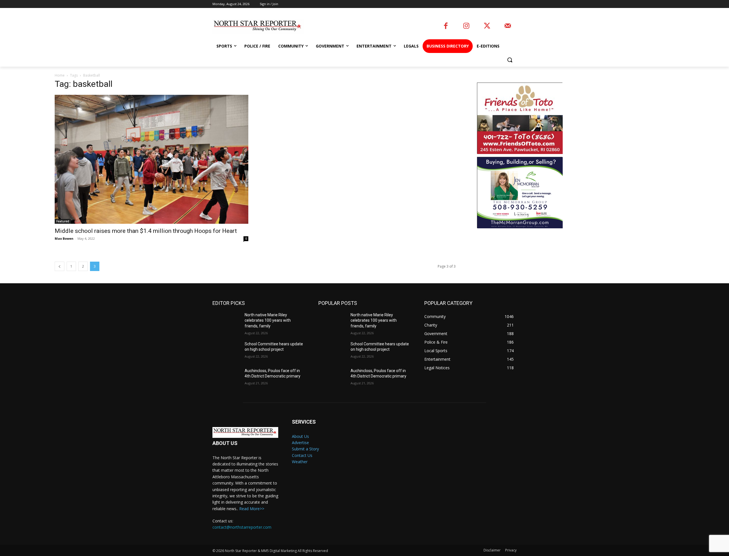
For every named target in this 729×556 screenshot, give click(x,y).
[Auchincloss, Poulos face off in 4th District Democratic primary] (226, 377)
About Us (300, 436)
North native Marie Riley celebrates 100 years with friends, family (268, 320)
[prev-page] (59, 266)
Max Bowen (64, 238)
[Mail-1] (508, 26)
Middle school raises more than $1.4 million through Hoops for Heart (146, 230)
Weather (300, 461)
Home (60, 75)
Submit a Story (305, 449)
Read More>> (251, 508)
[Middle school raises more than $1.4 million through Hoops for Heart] (151, 159)
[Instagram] (466, 26)
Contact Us (302, 455)
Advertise (300, 442)
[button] (510, 60)
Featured (62, 221)
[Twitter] (487, 26)
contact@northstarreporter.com (241, 527)
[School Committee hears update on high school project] (226, 351)
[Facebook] (446, 26)
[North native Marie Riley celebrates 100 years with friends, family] (226, 322)
